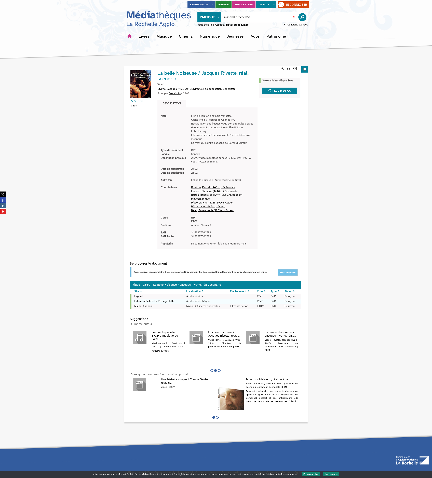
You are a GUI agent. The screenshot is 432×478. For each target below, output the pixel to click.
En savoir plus (310, 474)
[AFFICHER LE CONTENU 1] (211, 370)
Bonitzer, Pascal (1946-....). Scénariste (213, 187)
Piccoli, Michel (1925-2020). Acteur (212, 202)
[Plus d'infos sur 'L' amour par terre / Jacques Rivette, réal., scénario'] (198, 337)
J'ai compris (331, 474)
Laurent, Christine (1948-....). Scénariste (214, 191)
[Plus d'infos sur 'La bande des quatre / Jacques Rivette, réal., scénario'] (254, 337)
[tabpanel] (207, 180)
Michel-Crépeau (143, 306)
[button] (144, 36)
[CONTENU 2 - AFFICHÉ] (215, 370)
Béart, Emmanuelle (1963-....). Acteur (212, 210)
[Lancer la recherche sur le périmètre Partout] (303, 17)
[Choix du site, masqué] (212, 4)
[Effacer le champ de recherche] (294, 17)
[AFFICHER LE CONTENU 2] (217, 417)
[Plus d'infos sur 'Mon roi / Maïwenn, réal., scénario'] (230, 409)
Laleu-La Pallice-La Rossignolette (154, 301)
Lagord (138, 296)
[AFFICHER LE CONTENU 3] (219, 370)
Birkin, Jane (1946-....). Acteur (208, 206)
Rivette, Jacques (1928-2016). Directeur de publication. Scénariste (196, 89)
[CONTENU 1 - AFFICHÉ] (213, 417)
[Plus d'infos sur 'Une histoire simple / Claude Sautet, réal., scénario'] (145, 384)
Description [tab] (172, 103)
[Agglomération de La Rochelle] (412, 460)
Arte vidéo (175, 93)
